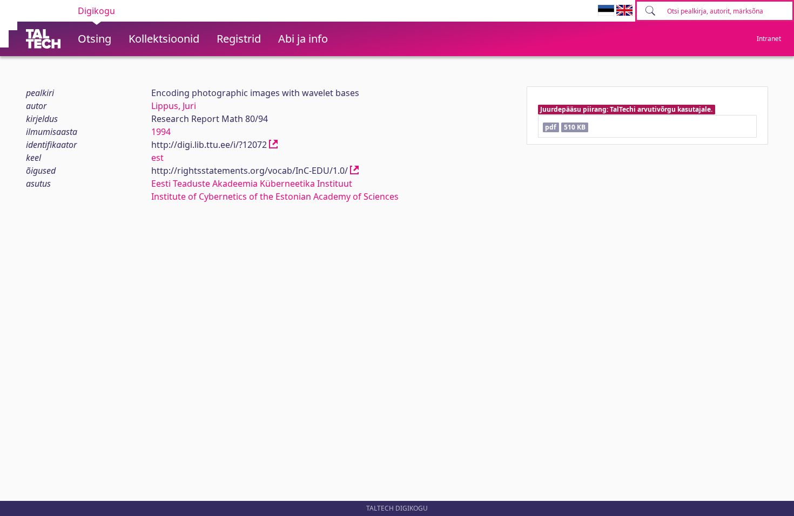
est (157, 158)
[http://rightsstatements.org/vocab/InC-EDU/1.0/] (354, 170)
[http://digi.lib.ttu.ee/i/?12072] (273, 145)
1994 (161, 132)
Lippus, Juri (173, 106)
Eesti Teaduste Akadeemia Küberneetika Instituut (251, 183)
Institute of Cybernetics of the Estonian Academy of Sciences (275, 196)
